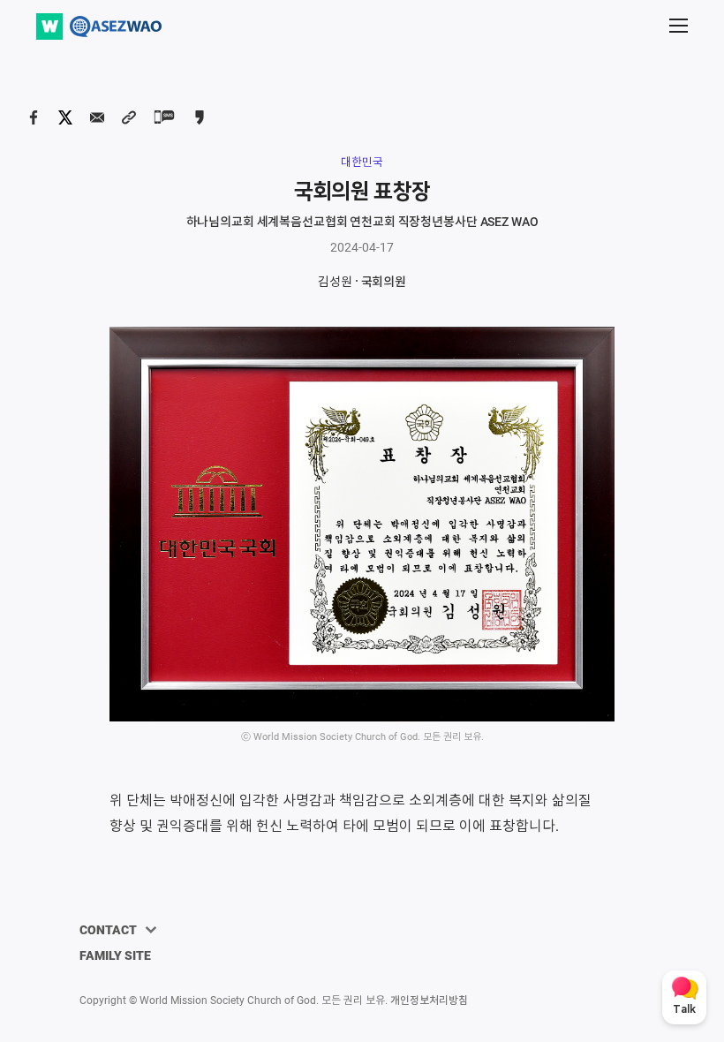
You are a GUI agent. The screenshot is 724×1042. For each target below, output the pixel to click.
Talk (684, 1010)
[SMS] (164, 117)
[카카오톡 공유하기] (199, 117)
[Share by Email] (97, 117)
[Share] (33, 117)
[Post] (65, 117)
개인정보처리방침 (429, 1000)
